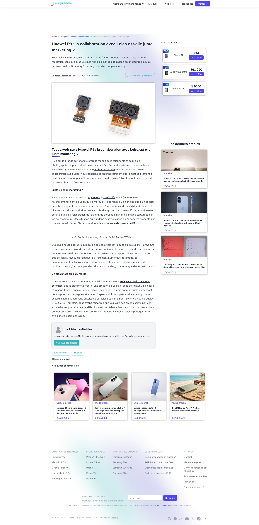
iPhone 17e (91, 473)
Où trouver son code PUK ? (159, 473)
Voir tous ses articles (66, 342)
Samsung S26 (120, 462)
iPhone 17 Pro (93, 462)
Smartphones (60, 352)
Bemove (114, 518)
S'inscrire (170, 498)
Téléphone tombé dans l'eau (159, 462)
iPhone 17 (91, 467)
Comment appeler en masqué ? (160, 457)
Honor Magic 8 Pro (61, 473)
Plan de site (190, 481)
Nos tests (170, 3)
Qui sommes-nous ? (194, 487)
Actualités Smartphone (80, 37)
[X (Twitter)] (192, 518)
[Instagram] (198, 518)
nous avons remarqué (91, 303)
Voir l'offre (196, 57)
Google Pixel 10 (60, 467)
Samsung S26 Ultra (122, 457)
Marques (153, 3)
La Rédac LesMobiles (61, 76)
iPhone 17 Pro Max (95, 457)
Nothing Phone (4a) (62, 478)
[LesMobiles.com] (61, 4)
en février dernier (104, 169)
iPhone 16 (91, 478)
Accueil (54, 37)
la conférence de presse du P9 (117, 223)
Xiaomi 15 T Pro (60, 462)
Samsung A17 (58, 457)
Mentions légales (192, 462)
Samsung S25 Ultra (122, 467)
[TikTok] (181, 518)
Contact (188, 457)
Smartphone (64, 37)
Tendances (187, 3)
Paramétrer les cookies (195, 476)
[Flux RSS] (204, 518)
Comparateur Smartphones (127, 3)
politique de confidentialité (160, 505)
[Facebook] (175, 518)
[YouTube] (187, 518)
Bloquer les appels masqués (159, 467)
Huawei (78, 352)
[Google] (169, 518)
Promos (201, 3)
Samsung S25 (120, 473)
